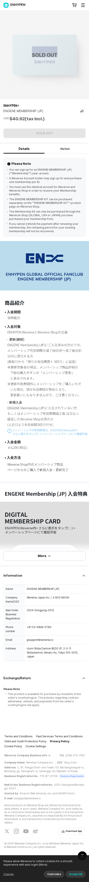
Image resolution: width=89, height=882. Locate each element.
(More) (43, 864)
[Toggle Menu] (83, 5)
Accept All (75, 874)
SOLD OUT (44, 133)
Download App (74, 831)
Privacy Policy (59, 741)
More (42, 556)
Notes (65, 149)
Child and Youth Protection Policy (25, 741)
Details (24, 149)
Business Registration (72, 776)
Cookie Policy (13, 746)
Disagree (8, 874)
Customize (54, 874)
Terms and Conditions (18, 736)
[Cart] (74, 5)
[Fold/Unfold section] (44, 576)
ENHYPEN (10, 105)
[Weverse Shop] (6, 5)
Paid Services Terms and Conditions (59, 736)
